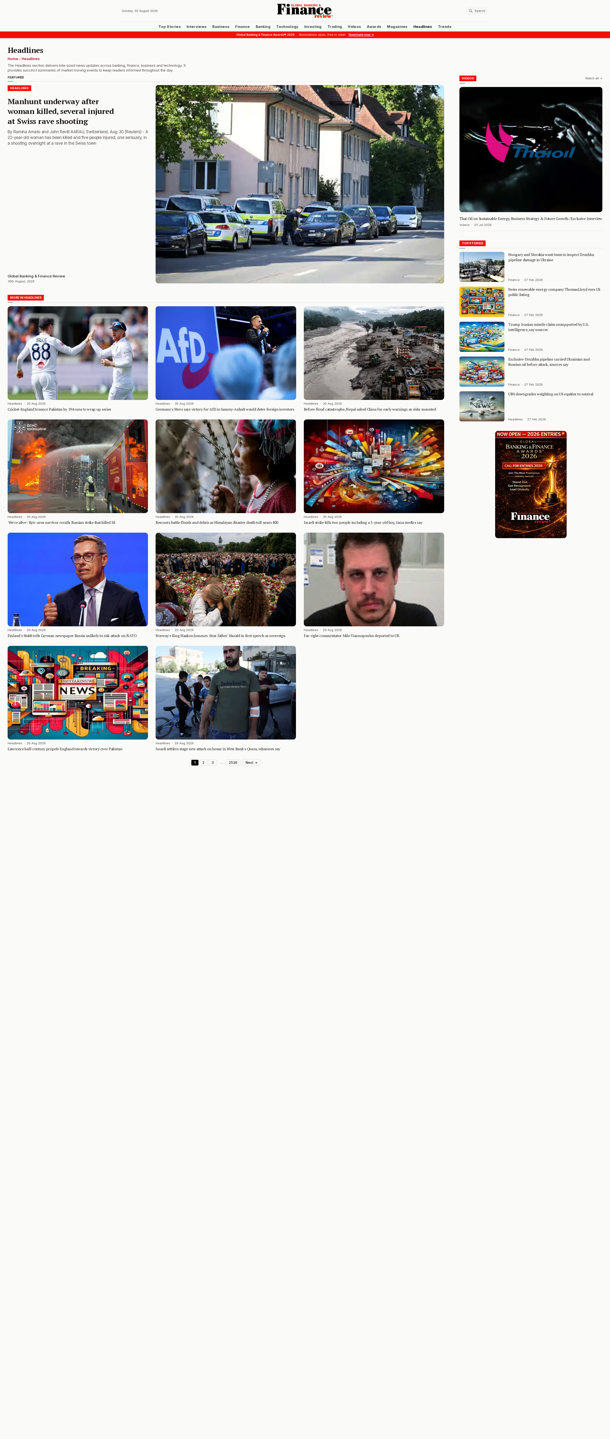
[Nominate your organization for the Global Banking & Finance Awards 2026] (531, 484)
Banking (263, 27)
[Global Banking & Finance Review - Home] (305, 11)
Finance (242, 27)
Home (13, 59)
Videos (354, 27)
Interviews (197, 27)
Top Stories (169, 27)
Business (220, 27)
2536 (233, 763)
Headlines (422, 27)
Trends (445, 27)
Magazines (397, 27)
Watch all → (593, 78)
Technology (287, 27)
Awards (374, 27)
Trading (334, 27)
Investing (313, 27)
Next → (251, 763)
